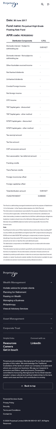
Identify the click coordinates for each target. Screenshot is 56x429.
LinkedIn (36, 343)
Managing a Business (13, 300)
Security (6, 406)
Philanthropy (9, 304)
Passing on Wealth (12, 296)
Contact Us (7, 414)
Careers (8, 346)
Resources (9, 343)
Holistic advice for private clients (18, 288)
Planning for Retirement (14, 292)
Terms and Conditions (11, 410)
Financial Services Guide (12, 399)
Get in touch (10, 350)
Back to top (30, 386)
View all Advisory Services (15, 308)
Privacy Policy (8, 403)
